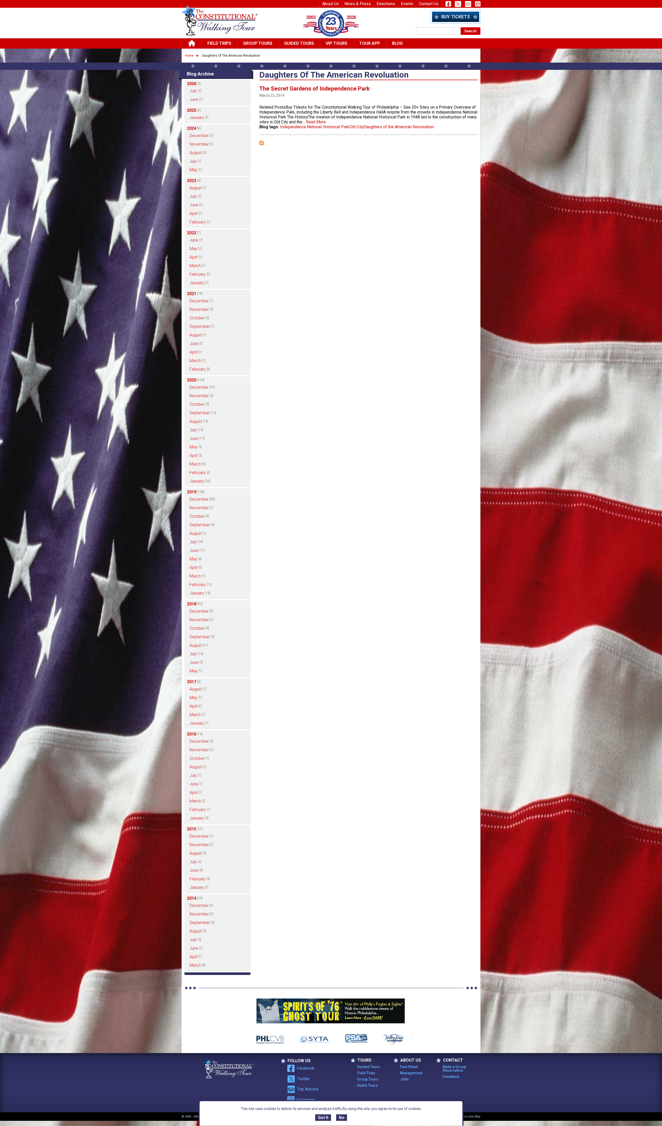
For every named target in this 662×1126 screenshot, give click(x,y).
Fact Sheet (409, 1067)
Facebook (305, 1068)
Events (407, 3)
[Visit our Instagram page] (477, 4)
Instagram (306, 1099)
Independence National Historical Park (314, 126)
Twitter (303, 1078)
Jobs (404, 1079)
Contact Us (429, 3)
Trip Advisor (308, 1089)
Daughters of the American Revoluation (399, 126)
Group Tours (257, 43)
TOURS (364, 1060)
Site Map (474, 1116)
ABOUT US (410, 1060)
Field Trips (219, 43)
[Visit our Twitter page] (458, 4)
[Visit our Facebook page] (448, 4)
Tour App (369, 43)
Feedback (451, 1076)
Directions (386, 3)
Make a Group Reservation (454, 1068)
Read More (316, 121)
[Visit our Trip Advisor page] (468, 4)
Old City (356, 126)
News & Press (357, 3)
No (341, 1117)
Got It (323, 1117)
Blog (397, 43)
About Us (330, 3)
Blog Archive (200, 74)
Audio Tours (367, 1085)
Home (189, 55)
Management (411, 1073)
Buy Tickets (455, 16)
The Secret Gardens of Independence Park (314, 88)
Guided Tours (299, 43)
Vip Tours (336, 43)
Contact (453, 1060)
